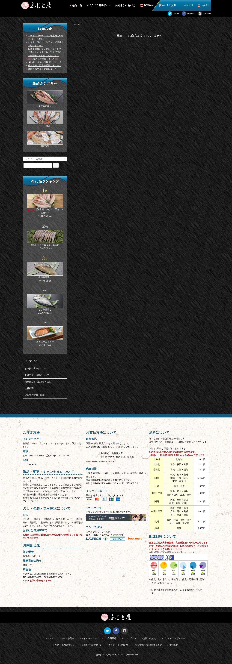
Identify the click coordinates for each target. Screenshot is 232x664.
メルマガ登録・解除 (35, 395)
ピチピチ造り (45, 106)
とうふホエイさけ (45, 342)
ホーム (77, 24)
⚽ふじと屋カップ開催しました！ (45, 62)
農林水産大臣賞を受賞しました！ (44, 65)
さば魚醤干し (45, 309)
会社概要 (29, 388)
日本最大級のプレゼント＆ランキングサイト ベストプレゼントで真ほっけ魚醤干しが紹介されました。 (46, 52)
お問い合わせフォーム (41, 580)
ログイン (131, 638)
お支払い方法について (36, 368)
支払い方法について (92, 645)
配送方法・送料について (37, 375)
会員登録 (188, 5)
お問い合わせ (149, 638)
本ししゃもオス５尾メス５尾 (45, 245)
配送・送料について (65, 645)
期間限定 (45, 146)
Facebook (191, 13)
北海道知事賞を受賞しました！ (43, 69)
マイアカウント (89, 638)
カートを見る (67, 638)
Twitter (176, 13)
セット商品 (45, 126)
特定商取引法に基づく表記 (38, 382)
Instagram (207, 13)
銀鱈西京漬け (45, 277)
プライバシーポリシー (174, 638)
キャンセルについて (118, 645)
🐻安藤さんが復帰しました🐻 (43, 59)
